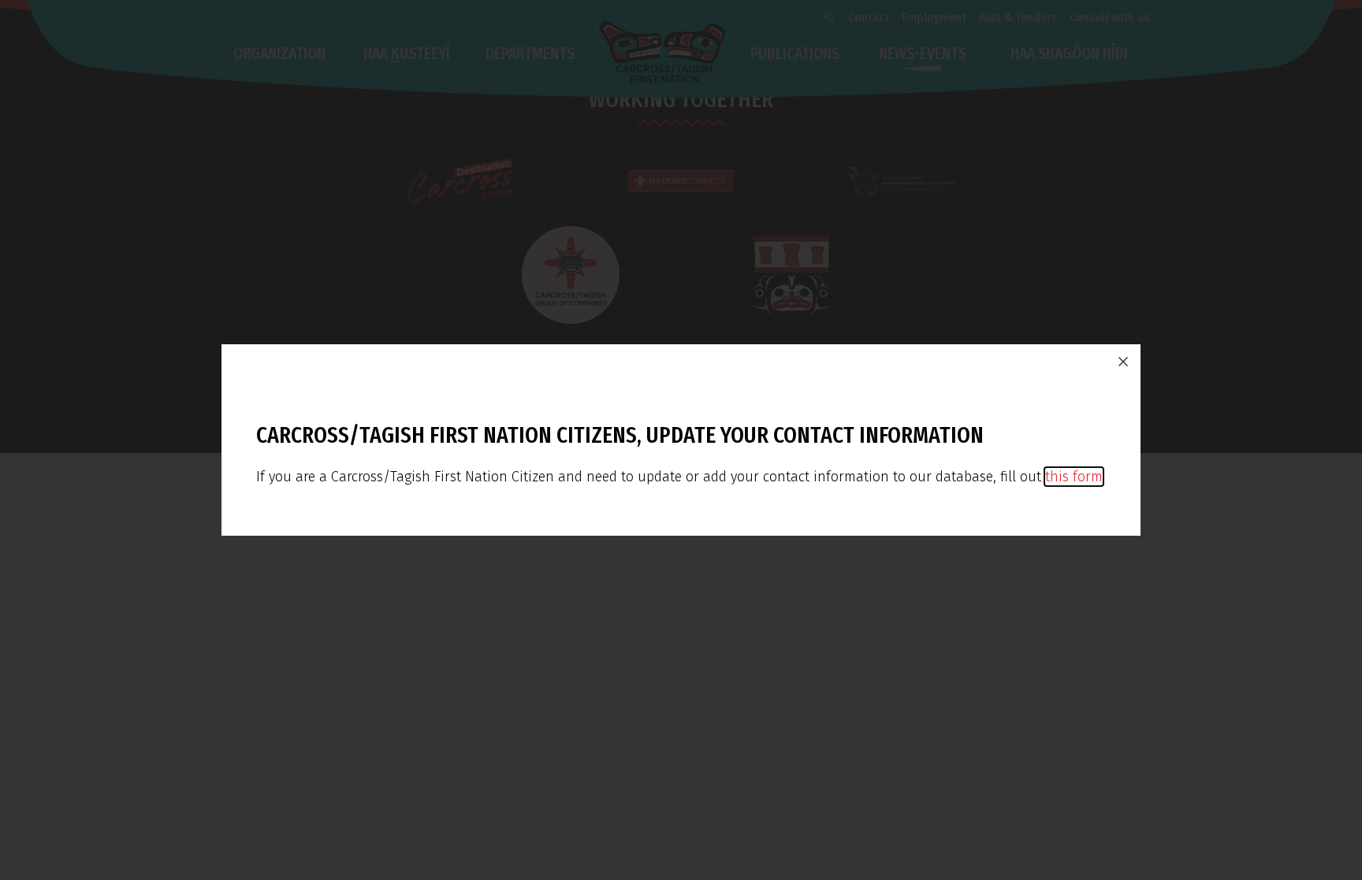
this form (1074, 476)
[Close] (1123, 361)
